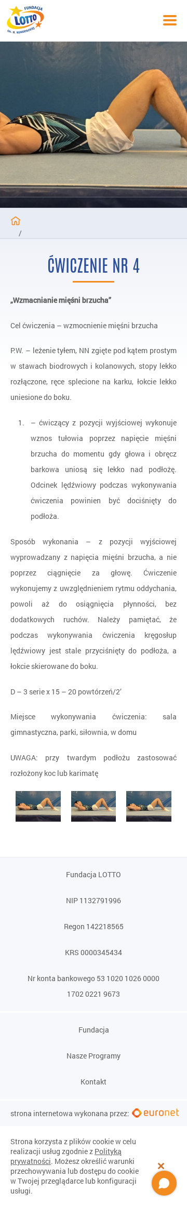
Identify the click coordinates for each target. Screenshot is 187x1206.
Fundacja (93, 1030)
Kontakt (93, 1082)
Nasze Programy (93, 1056)
